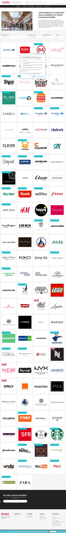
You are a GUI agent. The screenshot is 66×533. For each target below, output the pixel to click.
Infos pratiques (52, 3)
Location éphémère (43, 518)
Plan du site (54, 517)
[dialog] (33, 66)
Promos (24, 6)
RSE (53, 519)
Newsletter (63, 3)
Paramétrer (34, 76)
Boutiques (18, 6)
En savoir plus (53, 531)
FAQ (40, 519)
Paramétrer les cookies (56, 518)
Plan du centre (58, 3)
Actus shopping (31, 6)
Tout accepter (41, 76)
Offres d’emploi (38, 6)
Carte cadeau (47, 6)
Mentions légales (55, 520)
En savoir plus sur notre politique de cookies (32, 73)
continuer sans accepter (38, 54)
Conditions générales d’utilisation (58, 521)
